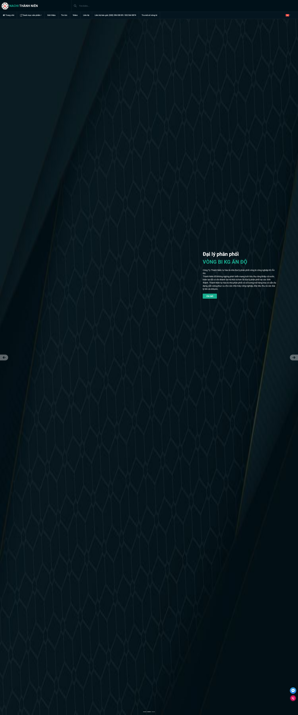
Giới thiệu (51, 15)
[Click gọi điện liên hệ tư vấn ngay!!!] (293, 698)
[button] (287, 15)
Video (75, 15)
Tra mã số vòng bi (149, 15)
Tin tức (64, 15)
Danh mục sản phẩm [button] (31, 15)
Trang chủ (9, 15)
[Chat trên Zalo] (293, 691)
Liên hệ (86, 15)
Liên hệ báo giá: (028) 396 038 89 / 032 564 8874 (115, 15)
